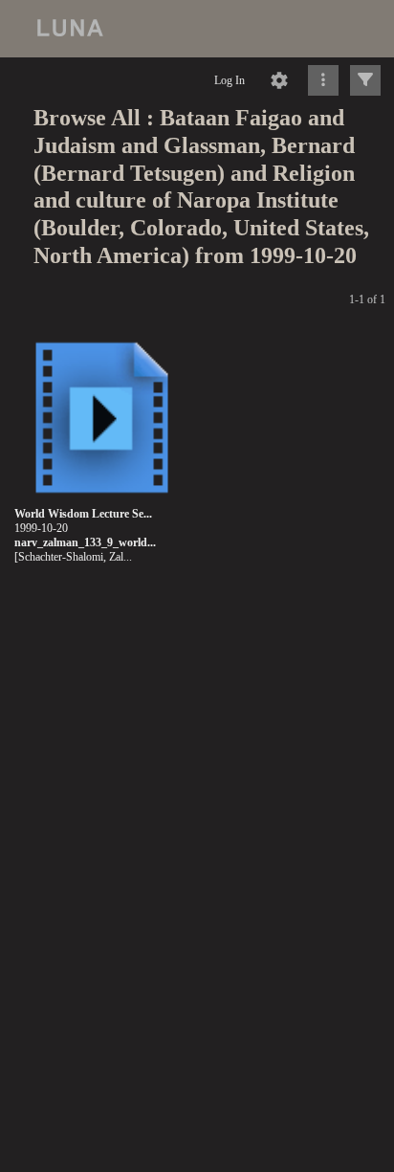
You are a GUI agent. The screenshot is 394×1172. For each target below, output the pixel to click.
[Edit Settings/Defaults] (279, 80)
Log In (229, 80)
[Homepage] (197, 28)
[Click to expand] (365, 80)
